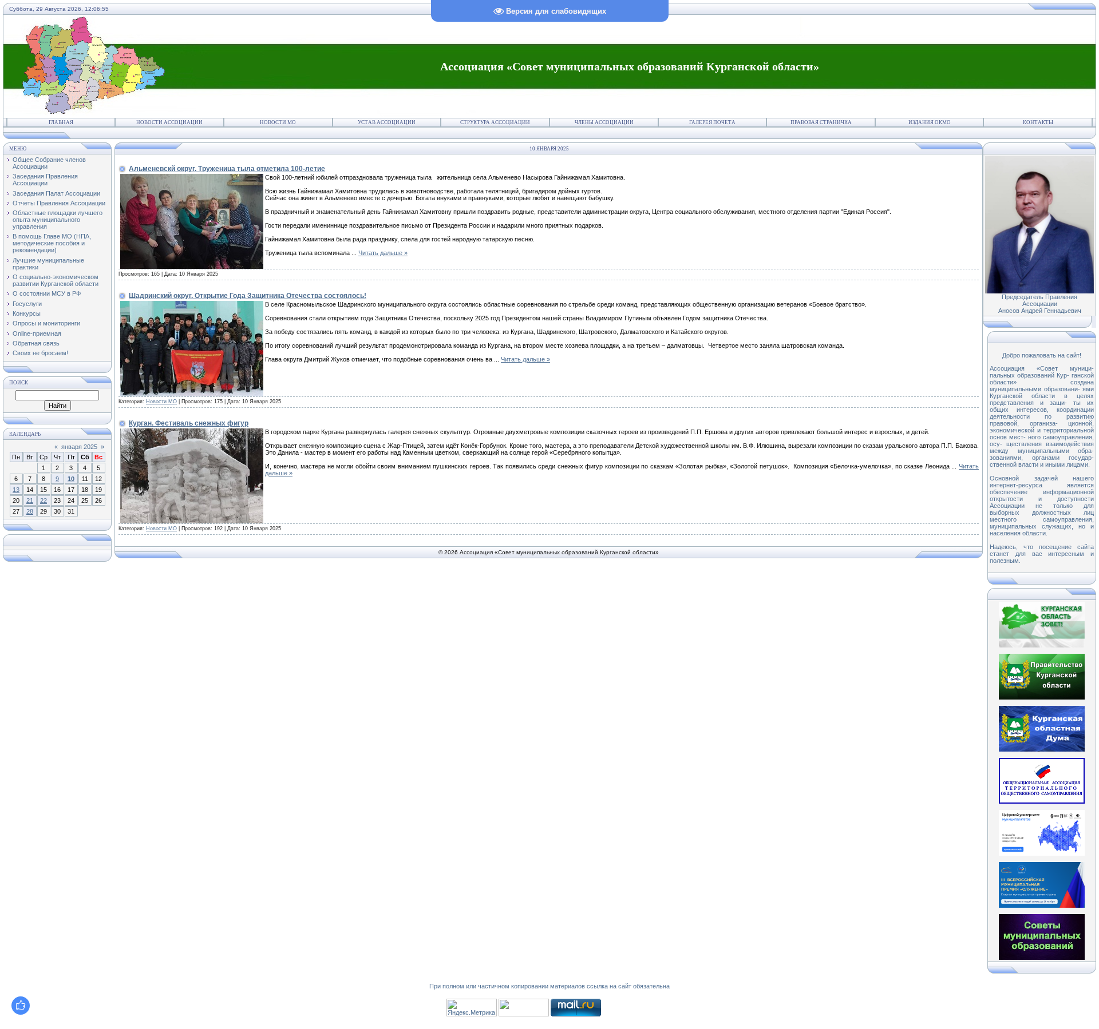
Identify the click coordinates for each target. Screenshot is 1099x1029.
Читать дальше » (383, 252)
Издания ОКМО (929, 122)
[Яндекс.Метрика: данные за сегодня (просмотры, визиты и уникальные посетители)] (471, 1007)
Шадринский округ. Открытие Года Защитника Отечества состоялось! (247, 296)
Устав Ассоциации (387, 122)
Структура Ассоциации (495, 122)
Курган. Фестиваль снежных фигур (188, 423)
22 (43, 500)
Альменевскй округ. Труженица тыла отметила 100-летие (227, 169)
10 (71, 478)
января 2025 (79, 446)
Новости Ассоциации (169, 122)
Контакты (1038, 122)
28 (29, 511)
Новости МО (278, 122)
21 (29, 500)
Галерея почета (712, 122)
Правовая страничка (821, 122)
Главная (61, 122)
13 (16, 489)
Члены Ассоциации (604, 122)
